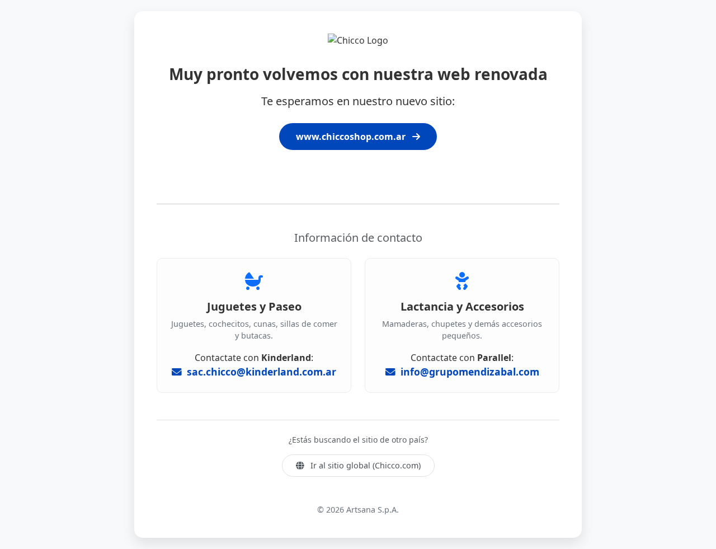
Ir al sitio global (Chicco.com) (364, 465)
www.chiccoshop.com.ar (352, 136)
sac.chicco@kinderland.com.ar (260, 371)
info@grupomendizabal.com (468, 371)
